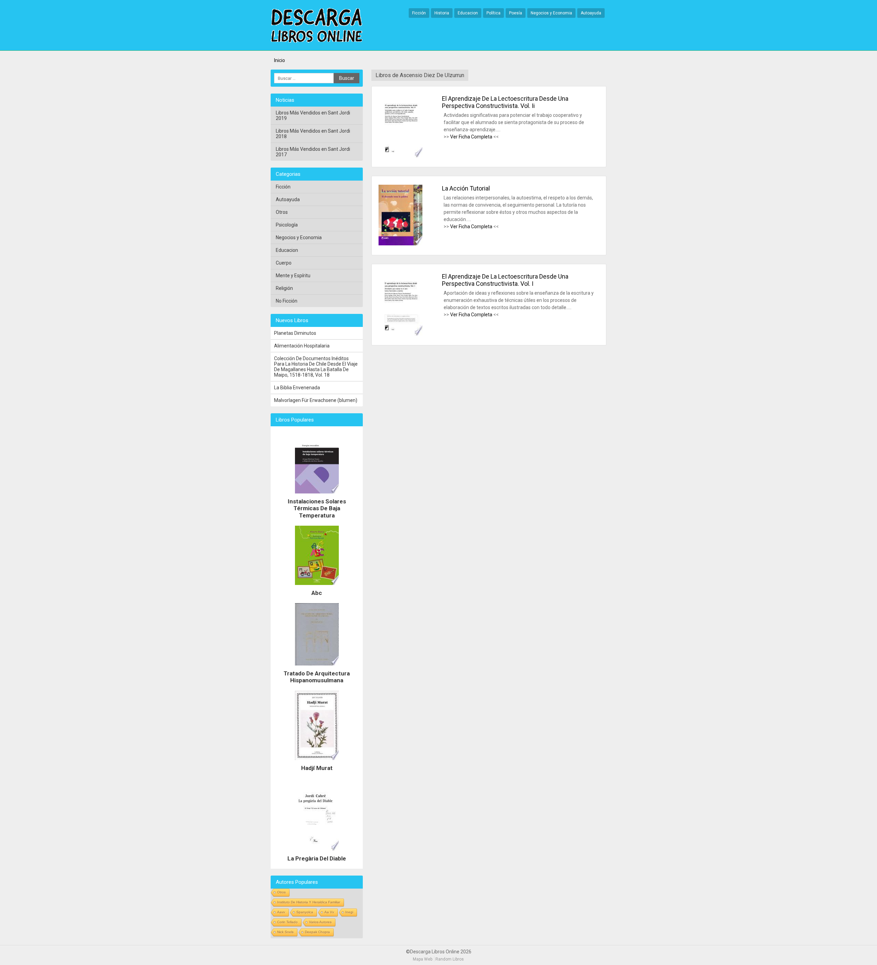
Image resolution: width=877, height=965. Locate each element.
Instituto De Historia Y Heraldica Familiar (308, 902)
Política (493, 13)
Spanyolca (304, 912)
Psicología (287, 225)
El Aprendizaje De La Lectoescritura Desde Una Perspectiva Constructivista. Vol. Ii (505, 102)
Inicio (279, 60)
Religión (284, 288)
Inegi (349, 912)
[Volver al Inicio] (316, 26)
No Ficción (286, 301)
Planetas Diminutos (295, 333)
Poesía (515, 13)
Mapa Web (422, 959)
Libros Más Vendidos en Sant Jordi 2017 (313, 151)
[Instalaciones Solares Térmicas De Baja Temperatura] (317, 495)
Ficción (419, 13)
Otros (282, 212)
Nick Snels (285, 932)
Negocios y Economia (551, 13)
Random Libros (449, 959)
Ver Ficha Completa (471, 136)
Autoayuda (591, 13)
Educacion (468, 13)
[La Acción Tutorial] (400, 215)
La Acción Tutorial (466, 188)
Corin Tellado (287, 922)
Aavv (281, 912)
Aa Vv (329, 912)
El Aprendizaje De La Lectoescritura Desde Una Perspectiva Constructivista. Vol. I (505, 280)
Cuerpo (284, 263)
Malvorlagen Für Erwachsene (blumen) (315, 400)
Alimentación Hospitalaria (302, 346)
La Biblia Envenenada (297, 387)
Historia (441, 13)
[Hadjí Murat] (317, 762)
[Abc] (317, 586)
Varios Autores (320, 922)
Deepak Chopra (317, 932)
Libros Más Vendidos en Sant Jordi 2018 (313, 133)
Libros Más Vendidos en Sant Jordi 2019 (313, 115)
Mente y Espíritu (293, 275)
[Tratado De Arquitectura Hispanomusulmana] (317, 667)
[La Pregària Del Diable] (317, 852)
